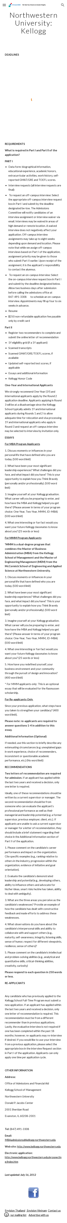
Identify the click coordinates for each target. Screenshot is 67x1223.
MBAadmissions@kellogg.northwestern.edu (30, 1139)
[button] (4, 5)
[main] (33, 23)
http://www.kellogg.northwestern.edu (39, 1146)
